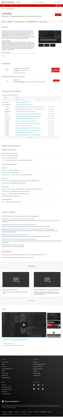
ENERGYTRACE (5, 155)
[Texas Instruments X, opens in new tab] (43, 385)
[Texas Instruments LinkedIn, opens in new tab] (34, 389)
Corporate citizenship (6, 377)
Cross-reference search (37, 366)
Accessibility (4, 411)
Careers (3, 364)
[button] (3, 5)
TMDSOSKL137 (5, 193)
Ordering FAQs (4, 391)
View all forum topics (7, 251)
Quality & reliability (36, 373)
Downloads (58, 14)
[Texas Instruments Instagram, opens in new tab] (34, 385)
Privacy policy (17, 411)
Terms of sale (23, 411)
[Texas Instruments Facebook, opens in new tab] (38, 385)
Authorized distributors (6, 393)
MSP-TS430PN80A (5, 180)
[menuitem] (56, 5)
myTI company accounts (6, 387)
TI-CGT (3, 160)
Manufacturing (4, 375)
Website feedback (43, 411)
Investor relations (5, 373)
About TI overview (5, 362)
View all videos (31, 300)
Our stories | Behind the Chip (7, 368)
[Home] (8, 2)
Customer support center (38, 368)
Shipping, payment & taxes (7, 389)
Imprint (50, 411)
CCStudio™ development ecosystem (23, 30)
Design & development (9, 8)
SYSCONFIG (4, 157)
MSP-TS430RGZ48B (5, 183)
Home (3, 8)
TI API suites (4, 384)
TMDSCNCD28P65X (5, 191)
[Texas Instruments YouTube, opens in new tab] (43, 389)
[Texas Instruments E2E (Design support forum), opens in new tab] (38, 389)
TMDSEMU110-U (5, 170)
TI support (32, 257)
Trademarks (36, 411)
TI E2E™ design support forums (39, 364)
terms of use (44, 254)
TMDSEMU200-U (5, 172)
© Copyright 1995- (6, 414)
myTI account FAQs (37, 375)
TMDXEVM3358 (5, 195)
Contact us (35, 362)
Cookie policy (10, 411)
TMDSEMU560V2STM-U (6, 174)
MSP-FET (3, 201)
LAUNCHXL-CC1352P (6, 189)
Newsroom (4, 366)
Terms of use (30, 411)
